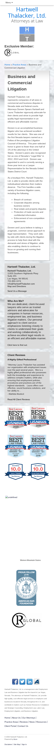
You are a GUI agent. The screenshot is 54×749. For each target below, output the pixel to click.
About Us (16, 718)
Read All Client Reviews (19, 399)
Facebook (15, 682)
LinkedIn (30, 682)
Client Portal (10, 726)
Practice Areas (19, 64)
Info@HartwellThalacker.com (21, 284)
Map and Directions (17, 286)
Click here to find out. (18, 345)
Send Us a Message (17, 291)
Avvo (37, 682)
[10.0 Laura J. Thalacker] (15, 480)
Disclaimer (8, 744)
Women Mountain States (30, 560)
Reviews (24, 722)
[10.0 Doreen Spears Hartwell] (38, 480)
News (32, 722)
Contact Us (23, 726)
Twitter (22, 682)
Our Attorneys (28, 718)
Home (7, 64)
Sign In (24, 744)
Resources (41, 722)
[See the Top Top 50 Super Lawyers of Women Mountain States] (29, 550)
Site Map (17, 744)
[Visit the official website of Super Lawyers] (29, 567)
